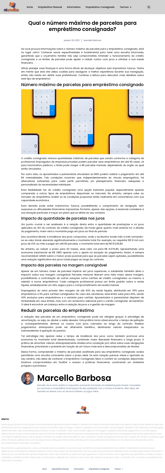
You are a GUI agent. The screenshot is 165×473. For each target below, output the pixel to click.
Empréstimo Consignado (100, 7)
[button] (149, 7)
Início (30, 7)
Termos (124, 7)
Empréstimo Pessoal (50, 7)
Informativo (74, 7)
